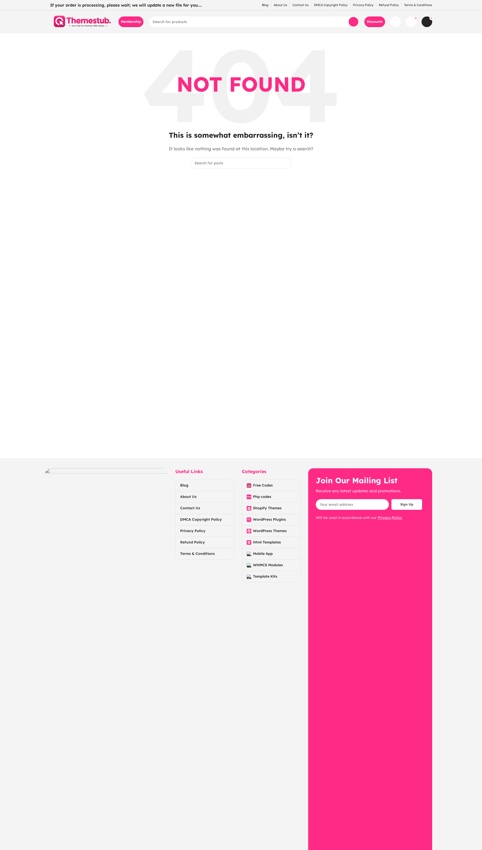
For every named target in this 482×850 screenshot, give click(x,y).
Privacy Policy (390, 517)
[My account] (395, 22)
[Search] (353, 22)
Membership (131, 21)
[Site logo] (81, 21)
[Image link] (106, 657)
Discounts (375, 21)
